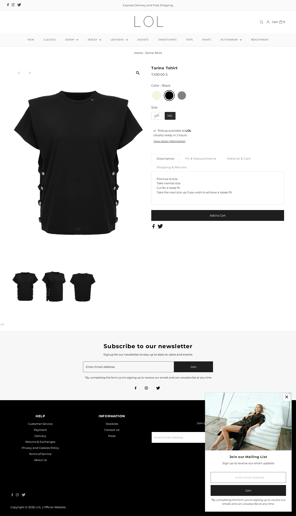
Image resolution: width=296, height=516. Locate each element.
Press (111, 436)
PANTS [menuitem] (206, 39)
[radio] (156, 95)
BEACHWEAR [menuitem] (259, 39)
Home (138, 53)
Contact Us (111, 430)
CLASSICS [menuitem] (49, 39)
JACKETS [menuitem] (143, 39)
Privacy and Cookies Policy (40, 448)
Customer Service (40, 423)
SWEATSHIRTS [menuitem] (167, 39)
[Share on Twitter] (160, 227)
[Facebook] (8, 5)
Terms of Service (40, 454)
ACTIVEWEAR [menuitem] (230, 39)
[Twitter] (19, 5)
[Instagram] (13, 5)
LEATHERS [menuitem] (118, 39)
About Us (40, 460)
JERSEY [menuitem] (93, 39)
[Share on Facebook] (153, 227)
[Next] (29, 73)
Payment (40, 430)
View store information (169, 141)
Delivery (40, 436)
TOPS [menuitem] (189, 39)
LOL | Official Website (51, 507)
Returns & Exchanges (40, 441)
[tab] (165, 158)
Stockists (112, 423)
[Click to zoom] (138, 73)
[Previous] (19, 73)
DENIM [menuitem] (70, 39)
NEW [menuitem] (31, 39)
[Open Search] (261, 22)
